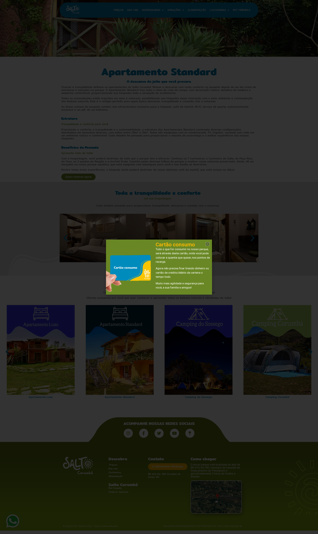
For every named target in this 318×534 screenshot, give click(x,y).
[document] (159, 267)
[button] (207, 244)
